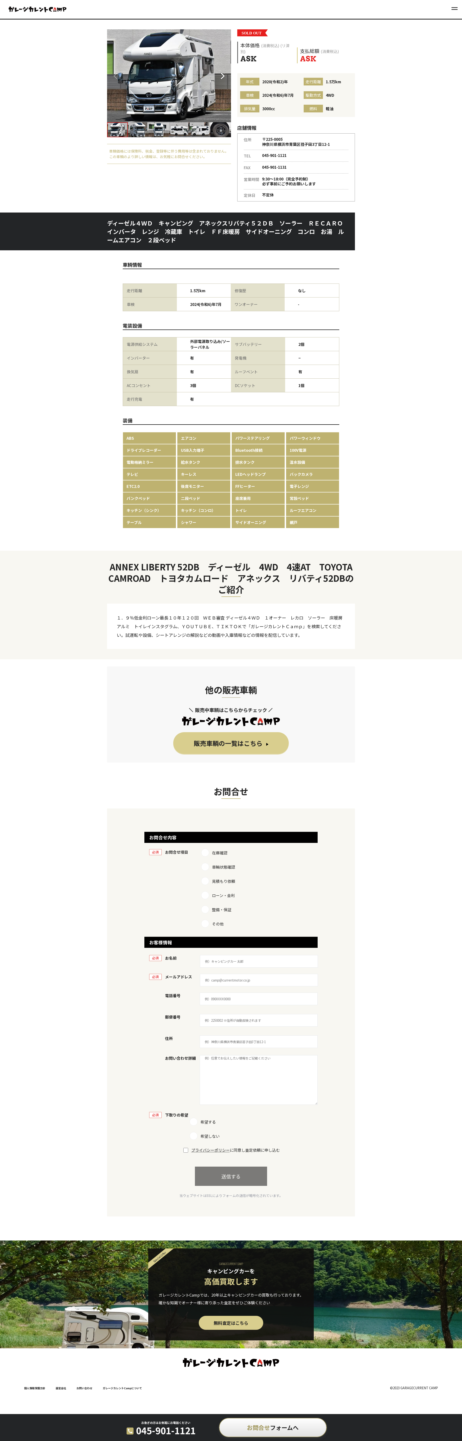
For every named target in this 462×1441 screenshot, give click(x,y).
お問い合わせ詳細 (180, 1058)
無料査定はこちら (231, 1323)
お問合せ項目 (176, 852)
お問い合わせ (84, 1388)
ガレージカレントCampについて (122, 1388)
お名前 (171, 958)
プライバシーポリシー (210, 1150)
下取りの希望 (176, 1115)
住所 (169, 1038)
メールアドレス (178, 977)
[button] (224, 76)
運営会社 (61, 1388)
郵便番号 (172, 1017)
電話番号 (172, 995)
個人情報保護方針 (34, 1388)
